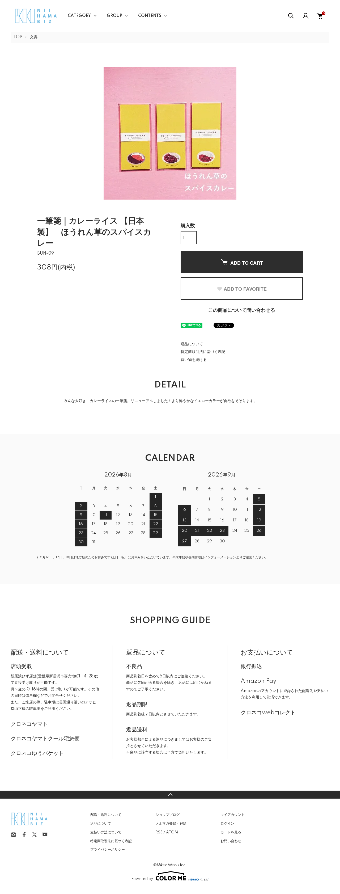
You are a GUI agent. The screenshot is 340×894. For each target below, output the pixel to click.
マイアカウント (232, 815)
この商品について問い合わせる (241, 310)
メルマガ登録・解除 (170, 823)
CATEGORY (79, 16)
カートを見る (230, 832)
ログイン (227, 823)
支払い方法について (105, 832)
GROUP (114, 16)
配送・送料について (105, 815)
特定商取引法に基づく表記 (203, 352)
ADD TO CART (246, 262)
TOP (17, 37)
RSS (159, 832)
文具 (33, 37)
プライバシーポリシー (107, 849)
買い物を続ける (194, 360)
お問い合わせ (230, 841)
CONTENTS (149, 16)
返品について (192, 344)
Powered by (142, 879)
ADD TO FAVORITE (245, 288)
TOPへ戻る (170, 795)
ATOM (172, 832)
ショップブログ (167, 815)
